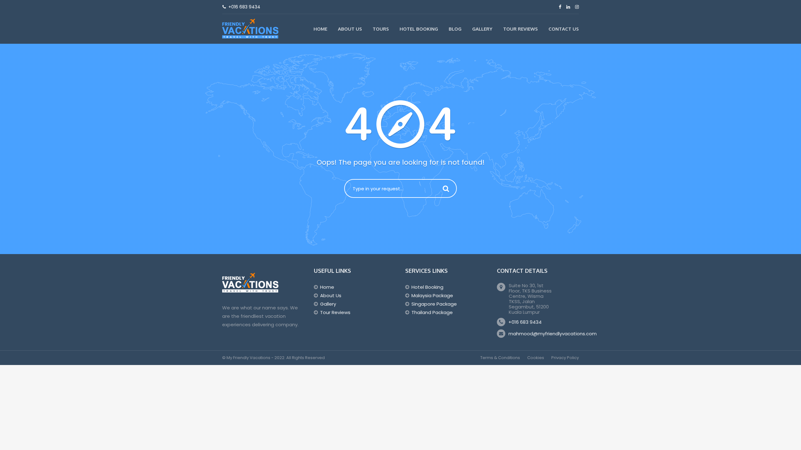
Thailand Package (432, 312)
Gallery (482, 29)
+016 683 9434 (525, 322)
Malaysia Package (432, 295)
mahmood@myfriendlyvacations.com (552, 333)
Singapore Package (434, 304)
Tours (381, 29)
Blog (455, 29)
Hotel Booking (419, 29)
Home (320, 29)
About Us (350, 29)
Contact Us (563, 29)
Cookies (535, 358)
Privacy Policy (565, 358)
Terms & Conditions (500, 358)
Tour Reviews (520, 29)
